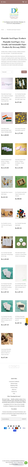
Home (2, 29)
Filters (24, 72)
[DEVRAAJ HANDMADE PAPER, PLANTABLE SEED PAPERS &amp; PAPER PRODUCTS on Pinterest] (13, 426)
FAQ (14, 393)
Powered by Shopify (13, 464)
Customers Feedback (14, 381)
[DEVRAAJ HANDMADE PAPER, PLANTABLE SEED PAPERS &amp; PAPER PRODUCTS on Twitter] (8, 426)
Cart (25, 2)
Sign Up (24, 419)
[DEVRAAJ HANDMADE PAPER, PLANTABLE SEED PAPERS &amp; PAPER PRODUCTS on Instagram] (16, 426)
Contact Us (14, 391)
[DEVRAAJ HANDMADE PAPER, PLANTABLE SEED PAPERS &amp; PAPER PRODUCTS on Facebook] (11, 426)
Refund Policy (14, 383)
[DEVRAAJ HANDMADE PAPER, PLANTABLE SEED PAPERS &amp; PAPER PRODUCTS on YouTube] (19, 426)
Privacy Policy (14, 387)
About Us (14, 389)
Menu (4, 2)
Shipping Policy (14, 385)
